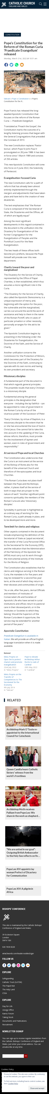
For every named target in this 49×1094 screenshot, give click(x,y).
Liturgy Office (8, 1010)
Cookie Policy (13, 1083)
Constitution (12, 34)
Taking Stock (7, 1017)
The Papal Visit (8, 986)
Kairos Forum (8, 1013)
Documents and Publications (14, 1021)
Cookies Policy (7, 1069)
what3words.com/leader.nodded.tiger (18, 953)
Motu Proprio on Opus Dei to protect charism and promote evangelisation (13, 661)
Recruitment (7, 1024)
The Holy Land (8, 989)
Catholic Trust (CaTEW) (12, 982)
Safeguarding (7, 978)
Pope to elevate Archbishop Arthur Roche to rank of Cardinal (32, 661)
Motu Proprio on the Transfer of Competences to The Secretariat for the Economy (13, 679)
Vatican (7, 98)
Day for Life (7, 1006)
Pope (14, 98)
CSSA (4, 993)
